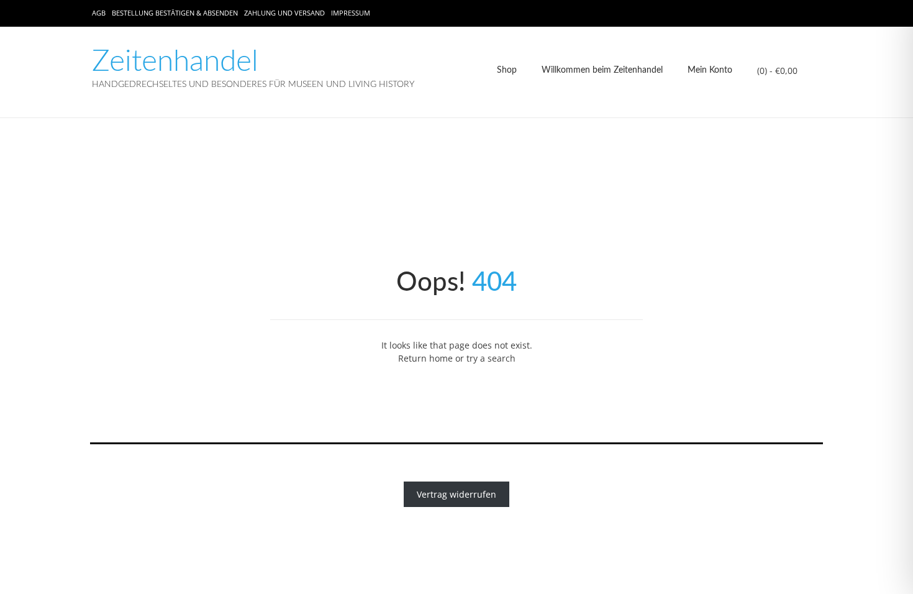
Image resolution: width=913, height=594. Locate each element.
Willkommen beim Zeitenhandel (602, 70)
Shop (507, 70)
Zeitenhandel (175, 61)
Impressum (350, 12)
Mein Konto (710, 70)
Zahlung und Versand (284, 12)
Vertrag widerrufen (456, 494)
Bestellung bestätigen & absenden (175, 12)
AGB (99, 12)
